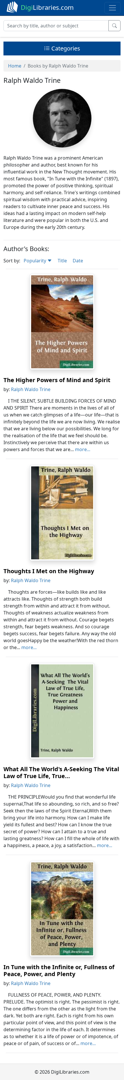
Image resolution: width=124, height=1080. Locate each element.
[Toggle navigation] (112, 8)
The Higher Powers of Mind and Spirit (56, 380)
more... (82, 449)
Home (14, 66)
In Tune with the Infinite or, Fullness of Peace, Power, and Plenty (58, 970)
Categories (65, 48)
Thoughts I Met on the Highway (48, 571)
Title (62, 260)
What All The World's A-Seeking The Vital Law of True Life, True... (61, 772)
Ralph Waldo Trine (30, 389)
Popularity (35, 260)
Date (78, 260)
